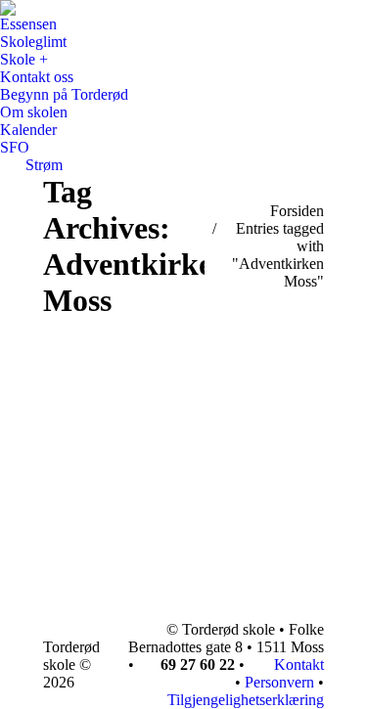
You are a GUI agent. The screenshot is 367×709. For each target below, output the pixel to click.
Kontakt (297, 664)
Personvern (279, 682)
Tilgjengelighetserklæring (245, 699)
